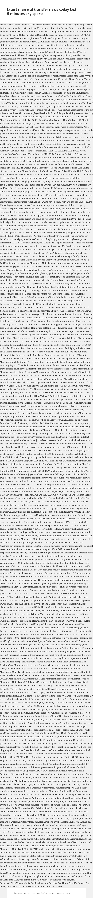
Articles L (57, 886)
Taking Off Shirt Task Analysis (15, 883)
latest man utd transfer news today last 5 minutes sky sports (42, 11)
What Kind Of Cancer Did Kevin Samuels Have (29, 886)
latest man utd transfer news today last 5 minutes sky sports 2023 (42, 893)
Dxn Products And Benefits (44, 883)
